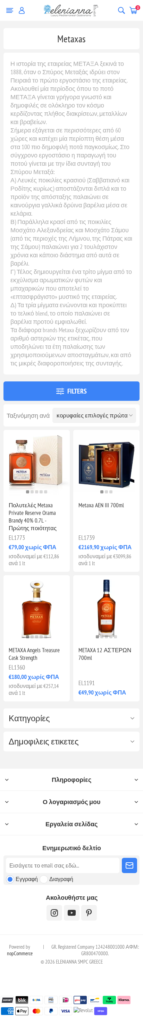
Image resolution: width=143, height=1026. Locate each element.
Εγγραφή (27, 879)
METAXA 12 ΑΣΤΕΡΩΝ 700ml (104, 654)
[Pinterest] (89, 913)
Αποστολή (129, 865)
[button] (27, 491)
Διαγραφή (61, 879)
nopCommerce (20, 953)
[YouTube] (71, 913)
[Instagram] (54, 913)
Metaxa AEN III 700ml (101, 505)
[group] (36, 463)
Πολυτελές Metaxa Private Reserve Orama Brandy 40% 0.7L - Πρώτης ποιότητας (33, 516)
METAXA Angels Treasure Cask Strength (34, 654)
